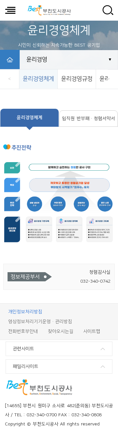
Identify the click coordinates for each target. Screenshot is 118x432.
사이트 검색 (108, 10)
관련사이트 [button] (23, 348)
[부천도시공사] (49, 10)
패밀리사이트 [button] (25, 366)
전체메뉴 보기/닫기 (10, 10)
